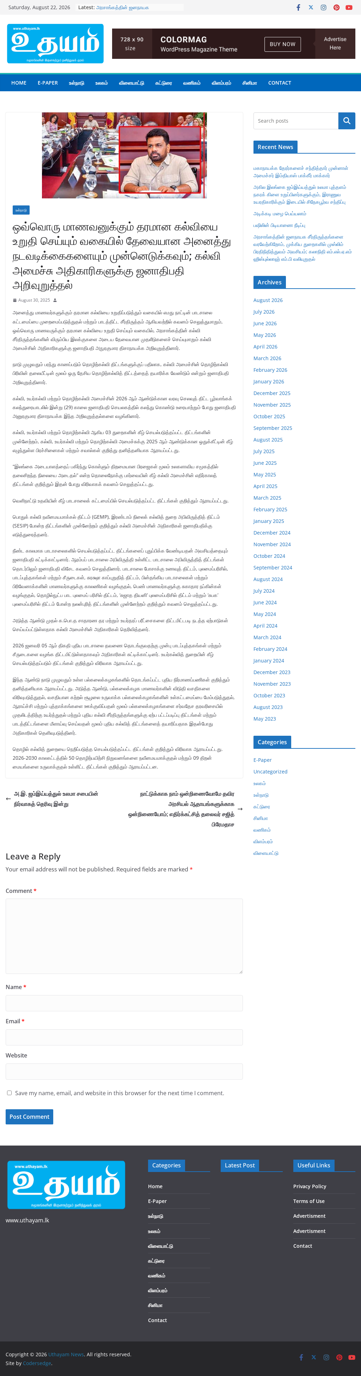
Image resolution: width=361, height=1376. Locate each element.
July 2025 (264, 451)
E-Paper (48, 82)
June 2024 (265, 602)
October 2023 (269, 695)
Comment (21, 891)
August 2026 (268, 300)
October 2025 (269, 416)
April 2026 (265, 346)
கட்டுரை (163, 82)
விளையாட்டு (131, 82)
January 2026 (268, 381)
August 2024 (268, 579)
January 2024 (268, 660)
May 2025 (264, 474)
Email (15, 1021)
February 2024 (270, 649)
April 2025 (265, 486)
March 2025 (267, 497)
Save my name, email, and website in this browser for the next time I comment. (119, 1093)
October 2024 (269, 556)
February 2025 (270, 509)
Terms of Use (309, 1201)
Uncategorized (270, 771)
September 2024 (272, 567)
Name (16, 987)
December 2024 (271, 532)
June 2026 (265, 323)
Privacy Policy (309, 1186)
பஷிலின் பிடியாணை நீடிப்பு (122, 5)
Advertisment (309, 1216)
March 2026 (267, 358)
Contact (279, 82)
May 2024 (264, 614)
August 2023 (268, 707)
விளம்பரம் (221, 82)
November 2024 (272, 544)
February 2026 (270, 369)
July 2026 (264, 311)
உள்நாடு (76, 82)
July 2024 (264, 590)
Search (346, 121)
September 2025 (272, 428)
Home (18, 82)
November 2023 (272, 683)
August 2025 (268, 439)
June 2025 (265, 462)
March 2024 (267, 637)
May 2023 (264, 718)
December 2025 (271, 393)
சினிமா (250, 82)
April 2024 (265, 625)
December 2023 (271, 672)
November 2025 (272, 404)
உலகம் (102, 82)
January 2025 (268, 521)
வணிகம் (192, 82)
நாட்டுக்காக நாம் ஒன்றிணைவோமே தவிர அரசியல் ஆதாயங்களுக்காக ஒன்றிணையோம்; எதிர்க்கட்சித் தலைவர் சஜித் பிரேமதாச (181, 809)
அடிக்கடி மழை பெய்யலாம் (279, 213)
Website (16, 1055)
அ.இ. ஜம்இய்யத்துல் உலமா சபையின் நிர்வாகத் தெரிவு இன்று (56, 799)
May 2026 (264, 335)
